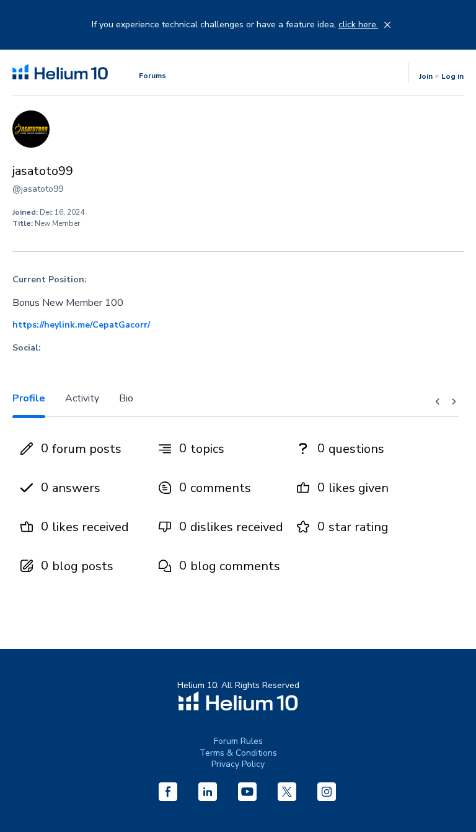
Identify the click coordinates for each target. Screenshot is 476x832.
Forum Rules (238, 741)
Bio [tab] (126, 398)
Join (426, 76)
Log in (452, 76)
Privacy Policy (238, 764)
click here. (358, 24)
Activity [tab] (82, 398)
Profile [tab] (28, 398)
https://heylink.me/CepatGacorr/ (81, 325)
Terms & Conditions (238, 753)
